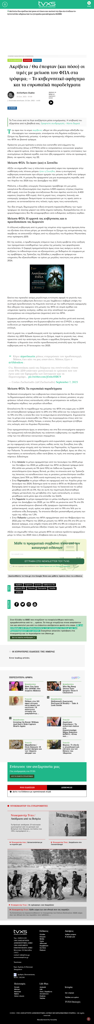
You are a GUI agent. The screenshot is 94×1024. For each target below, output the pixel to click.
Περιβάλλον (44, 946)
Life (41, 989)
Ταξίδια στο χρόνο (72, 997)
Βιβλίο (16, 994)
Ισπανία (38, 585)
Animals (43, 987)
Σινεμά (16, 987)
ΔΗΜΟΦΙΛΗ (66, 788)
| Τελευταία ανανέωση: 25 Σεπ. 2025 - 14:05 (23, 100)
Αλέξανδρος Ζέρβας (26, 93)
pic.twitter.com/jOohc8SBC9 (44, 377)
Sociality (53, 1020)
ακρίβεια (19, 585)
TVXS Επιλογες (14, 60)
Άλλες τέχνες (19, 996)
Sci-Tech (43, 948)
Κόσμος (43, 937)
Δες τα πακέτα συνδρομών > (23, 637)
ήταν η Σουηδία (47, 171)
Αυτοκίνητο (44, 994)
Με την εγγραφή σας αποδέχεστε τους (41, 566)
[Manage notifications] (88, 1019)
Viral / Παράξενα (46, 992)
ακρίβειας (37, 130)
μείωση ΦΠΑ (20, 588)
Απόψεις (69, 931)
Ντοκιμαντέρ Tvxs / (23, 815)
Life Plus (44, 984)
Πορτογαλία (42, 588)
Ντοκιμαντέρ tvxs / (19, 842)
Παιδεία (42, 996)
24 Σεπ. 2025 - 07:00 (24, 97)
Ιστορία (68, 987)
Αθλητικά (43, 943)
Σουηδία (52, 588)
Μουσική (17, 992)
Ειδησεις (27, 60)
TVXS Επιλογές (72, 1002)
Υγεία (42, 941)
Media (42, 939)
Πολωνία (31, 588)
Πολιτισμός (19, 984)
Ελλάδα (42, 934)
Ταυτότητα (17, 962)
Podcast (43, 950)
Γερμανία (28, 585)
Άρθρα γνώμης (70, 934)
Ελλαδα (37, 60)
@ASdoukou (16, 362)
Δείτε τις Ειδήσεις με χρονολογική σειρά (30, 792)
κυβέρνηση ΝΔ (49, 585)
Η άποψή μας (70, 937)
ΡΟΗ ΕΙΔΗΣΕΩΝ (27, 788)
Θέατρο (17, 989)
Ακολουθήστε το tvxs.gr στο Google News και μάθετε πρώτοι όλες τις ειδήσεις (45, 576)
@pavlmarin (27, 356)
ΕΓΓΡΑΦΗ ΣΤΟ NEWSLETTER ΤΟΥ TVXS (47, 561)
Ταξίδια (42, 998)
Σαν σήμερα (69, 993)
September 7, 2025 (67, 382)
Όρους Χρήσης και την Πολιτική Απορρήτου (54, 566)
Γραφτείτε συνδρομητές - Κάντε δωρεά (60, 124)
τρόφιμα (19, 592)
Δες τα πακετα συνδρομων (22, 776)
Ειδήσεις (44, 931)
